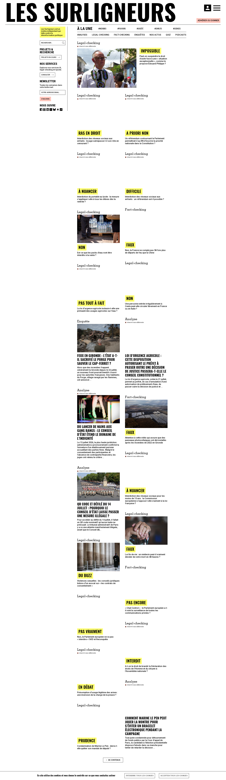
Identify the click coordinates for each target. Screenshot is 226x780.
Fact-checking (122, 35)
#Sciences (177, 28)
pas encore (136, 602)
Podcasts (180, 35)
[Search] (63, 43)
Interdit (133, 661)
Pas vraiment (90, 631)
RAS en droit (89, 133)
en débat (85, 687)
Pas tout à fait (91, 303)
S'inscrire (45, 99)
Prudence (86, 740)
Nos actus (155, 35)
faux (130, 245)
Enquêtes (139, 35)
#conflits (158, 28)
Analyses (82, 35)
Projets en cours (48, 57)
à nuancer (87, 191)
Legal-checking (100, 35)
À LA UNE (84, 28)
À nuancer (135, 490)
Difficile (133, 191)
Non (81, 247)
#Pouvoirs (122, 28)
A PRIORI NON (137, 133)
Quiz (168, 35)
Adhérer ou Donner (208, 20)
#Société (140, 28)
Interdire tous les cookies (140, 776)
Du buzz (85, 575)
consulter (45, 75)
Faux (130, 432)
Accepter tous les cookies (174, 776)
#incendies (102, 28)
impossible (150, 51)
